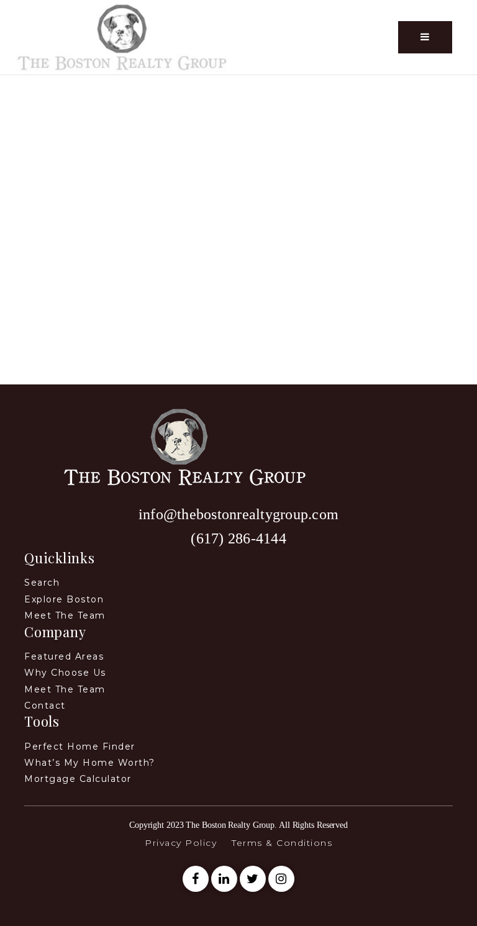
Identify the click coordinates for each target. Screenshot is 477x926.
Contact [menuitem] (45, 705)
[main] (238, 229)
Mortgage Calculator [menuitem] (78, 778)
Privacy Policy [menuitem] (181, 842)
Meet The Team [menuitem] (65, 689)
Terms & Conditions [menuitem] (282, 842)
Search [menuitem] (42, 582)
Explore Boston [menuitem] (64, 599)
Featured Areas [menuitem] (64, 656)
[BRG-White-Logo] (122, 36)
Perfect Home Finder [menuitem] (79, 746)
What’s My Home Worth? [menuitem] (89, 762)
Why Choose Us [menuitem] (65, 672)
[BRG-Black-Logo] (179, 445)
